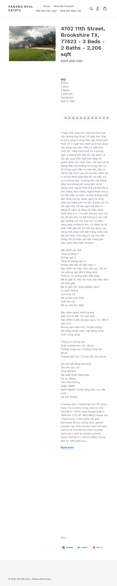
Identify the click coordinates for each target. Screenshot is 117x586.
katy (63, 79)
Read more (67, 447)
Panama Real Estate (20, 8)
